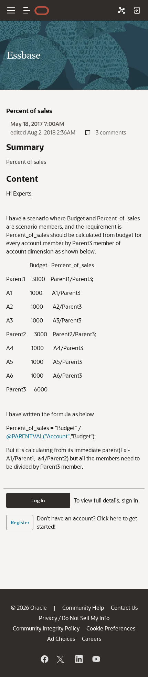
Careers (91, 638)
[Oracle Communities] (121, 10)
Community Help (83, 607)
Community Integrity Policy (46, 628)
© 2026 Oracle (29, 607)
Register (20, 522)
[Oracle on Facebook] (44, 659)
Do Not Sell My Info (85, 617)
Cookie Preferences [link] (110, 628)
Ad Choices (61, 638)
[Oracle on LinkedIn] (78, 659)
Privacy (48, 617)
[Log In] (136, 10)
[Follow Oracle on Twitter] (61, 659)
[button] (26, 10)
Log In (38, 500)
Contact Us (124, 607)
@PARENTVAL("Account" (38, 436)
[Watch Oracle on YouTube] (95, 659)
